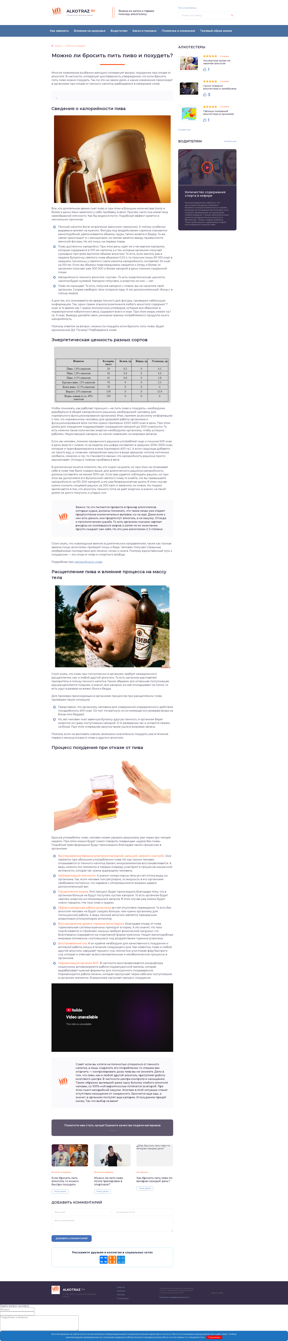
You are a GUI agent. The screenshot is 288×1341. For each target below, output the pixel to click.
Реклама (121, 1294)
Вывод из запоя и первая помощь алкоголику (136, 12)
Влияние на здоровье (61, 1172)
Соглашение (122, 1298)
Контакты (121, 1291)
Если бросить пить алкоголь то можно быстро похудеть (65, 1181)
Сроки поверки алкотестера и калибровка (219, 87)
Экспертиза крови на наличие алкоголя (216, 62)
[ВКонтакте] (104, 1260)
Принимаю (214, 1337)
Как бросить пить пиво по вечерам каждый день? (154, 1179)
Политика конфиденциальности (174, 1297)
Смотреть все (184, 130)
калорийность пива (88, 561)
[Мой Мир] (121, 1260)
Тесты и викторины (187, 8)
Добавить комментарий (72, 1238)
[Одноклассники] (112, 1260)
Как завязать (142, 1172)
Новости (121, 1287)
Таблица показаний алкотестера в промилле (218, 113)
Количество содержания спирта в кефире (205, 194)
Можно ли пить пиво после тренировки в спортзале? (108, 1181)
